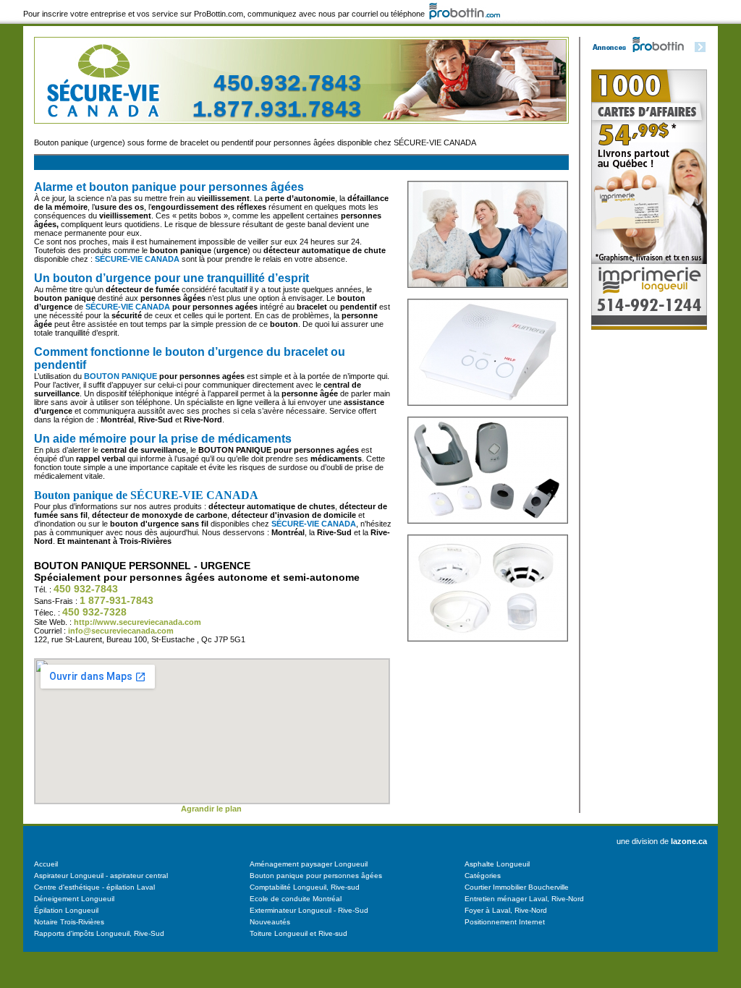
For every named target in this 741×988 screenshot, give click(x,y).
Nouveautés (270, 922)
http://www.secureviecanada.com (137, 622)
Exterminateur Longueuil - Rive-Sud (309, 910)
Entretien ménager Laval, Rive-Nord (524, 899)
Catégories (483, 876)
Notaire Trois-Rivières (69, 922)
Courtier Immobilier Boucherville (517, 887)
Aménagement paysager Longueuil (309, 864)
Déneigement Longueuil (74, 899)
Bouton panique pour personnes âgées (316, 876)
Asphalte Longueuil (497, 864)
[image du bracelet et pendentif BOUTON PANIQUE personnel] (487, 531)
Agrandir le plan (211, 808)
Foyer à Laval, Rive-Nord (506, 910)
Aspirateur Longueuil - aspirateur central (101, 876)
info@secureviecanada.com (121, 630)
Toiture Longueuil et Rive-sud (298, 933)
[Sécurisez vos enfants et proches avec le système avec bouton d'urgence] (487, 295)
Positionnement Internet (505, 922)
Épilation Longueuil (66, 910)
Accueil (46, 864)
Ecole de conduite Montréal (296, 899)
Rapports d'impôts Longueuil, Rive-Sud (99, 933)
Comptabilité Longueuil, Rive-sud (305, 887)
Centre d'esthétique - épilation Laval (94, 887)
